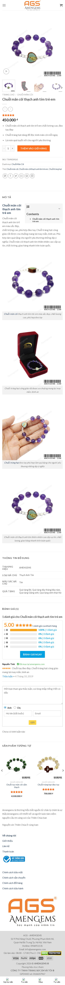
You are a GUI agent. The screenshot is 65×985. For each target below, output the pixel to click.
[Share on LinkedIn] (32, 175)
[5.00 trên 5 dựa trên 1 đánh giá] (32, 115)
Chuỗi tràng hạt (55, 169)
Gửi (32, 722)
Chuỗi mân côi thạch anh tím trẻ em (33, 169)
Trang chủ (8, 94)
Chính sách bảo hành (12, 888)
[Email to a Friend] (21, 175)
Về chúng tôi (9, 835)
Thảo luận (7, 676)
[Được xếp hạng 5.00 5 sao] (17, 791)
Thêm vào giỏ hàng (33, 148)
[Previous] (7, 47)
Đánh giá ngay (32, 654)
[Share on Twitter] (15, 175)
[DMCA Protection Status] (51, 953)
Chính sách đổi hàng (12, 882)
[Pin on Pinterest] (26, 175)
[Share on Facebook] (10, 175)
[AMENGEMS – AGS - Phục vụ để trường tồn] (32, 5)
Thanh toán (8, 851)
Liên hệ (6, 846)
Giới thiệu (7, 840)
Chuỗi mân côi (12, 169)
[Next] (57, 47)
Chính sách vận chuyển (13, 877)
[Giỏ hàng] (61, 5)
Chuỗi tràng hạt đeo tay (48, 784)
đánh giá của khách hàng (44, 626)
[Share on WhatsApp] (5, 175)
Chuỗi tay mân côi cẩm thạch (16, 786)
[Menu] (4, 5)
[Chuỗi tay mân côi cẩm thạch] (16, 765)
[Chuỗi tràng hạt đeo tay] (48, 765)
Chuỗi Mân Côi (25, 94)
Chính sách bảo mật (12, 872)
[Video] (6, 71)
